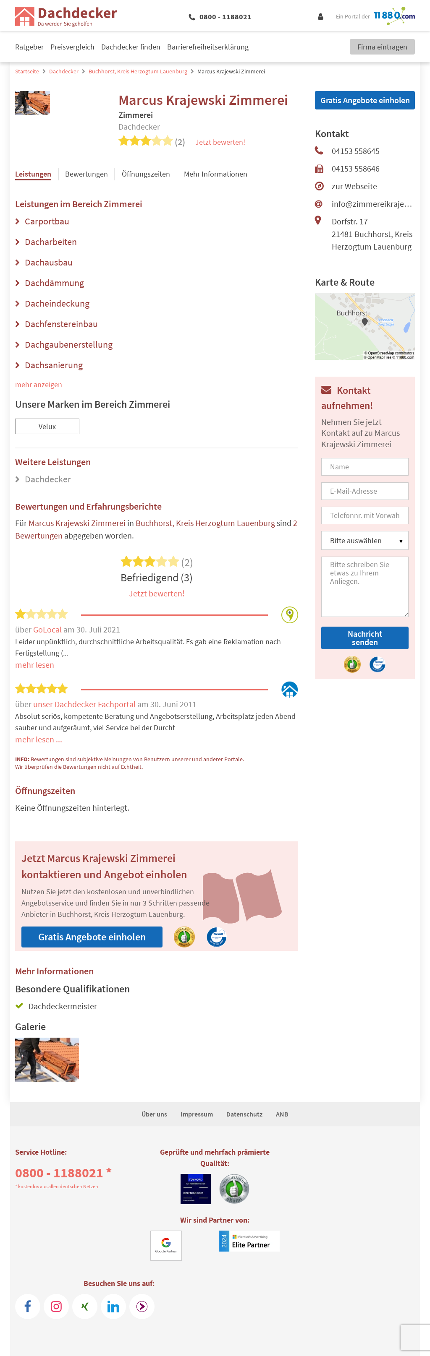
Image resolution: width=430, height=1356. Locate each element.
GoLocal (48, 629)
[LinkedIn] (113, 1306)
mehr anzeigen (38, 384)
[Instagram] (56, 1306)
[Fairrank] (142, 1306)
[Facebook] (27, 1306)
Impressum (197, 1114)
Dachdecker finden (130, 47)
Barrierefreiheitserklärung (208, 47)
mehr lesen (34, 664)
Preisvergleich (72, 47)
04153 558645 (356, 151)
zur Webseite (354, 186)
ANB (282, 1114)
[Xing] (84, 1306)
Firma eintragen (382, 47)
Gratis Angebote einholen (92, 936)
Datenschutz (244, 1114)
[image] (47, 1063)
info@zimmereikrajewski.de (373, 203)
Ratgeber (29, 47)
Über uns (154, 1114)
